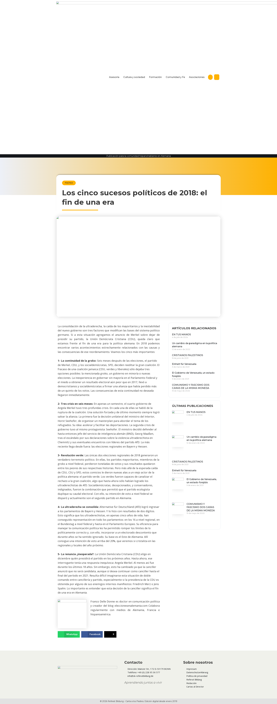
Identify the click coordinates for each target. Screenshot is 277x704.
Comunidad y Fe (175, 77)
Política (69, 183)
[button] (69, 634)
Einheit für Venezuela (184, 364)
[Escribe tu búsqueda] (210, 77)
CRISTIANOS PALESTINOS (187, 355)
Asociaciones (197, 77)
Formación (155, 77)
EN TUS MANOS (181, 334)
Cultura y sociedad (134, 77)
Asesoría (114, 77)
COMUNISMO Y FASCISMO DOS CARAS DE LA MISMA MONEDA (201, 507)
